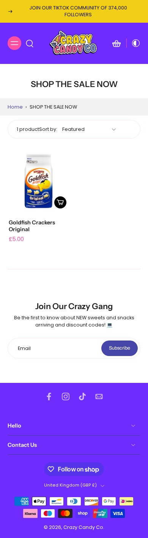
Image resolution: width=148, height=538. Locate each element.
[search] (29, 43)
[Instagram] (65, 396)
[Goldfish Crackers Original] (38, 180)
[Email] (99, 396)
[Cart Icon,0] (116, 43)
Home (15, 107)
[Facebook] (49, 396)
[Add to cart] (60, 202)
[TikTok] (82, 396)
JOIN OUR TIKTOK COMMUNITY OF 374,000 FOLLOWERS (78, 11)
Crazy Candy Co (83, 527)
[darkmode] (133, 43)
